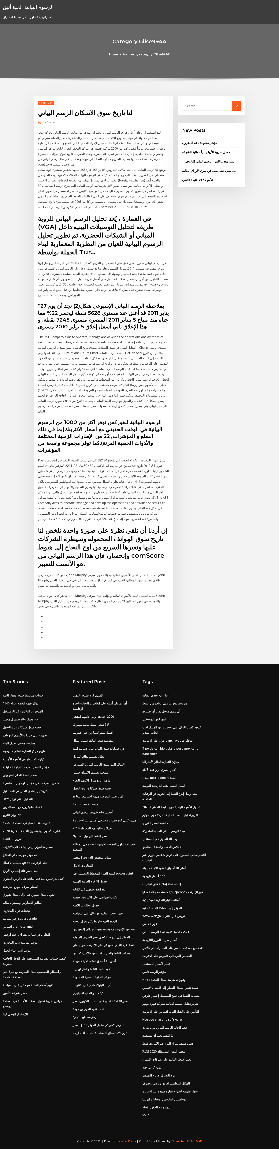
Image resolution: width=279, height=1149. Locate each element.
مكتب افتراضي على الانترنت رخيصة (95, 897)
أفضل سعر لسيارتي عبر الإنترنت (93, 732)
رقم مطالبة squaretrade (20, 918)
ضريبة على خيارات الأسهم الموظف (25, 735)
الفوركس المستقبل (154, 719)
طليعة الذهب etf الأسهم (197, 180)
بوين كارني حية (151, 1067)
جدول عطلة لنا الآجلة (86, 905)
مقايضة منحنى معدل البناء (19, 743)
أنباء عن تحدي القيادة (155, 695)
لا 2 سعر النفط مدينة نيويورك (91, 724)
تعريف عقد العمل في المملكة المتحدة (26, 823)
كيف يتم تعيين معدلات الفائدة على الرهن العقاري (33, 879)
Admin (49, 122)
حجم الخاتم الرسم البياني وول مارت (165, 1027)
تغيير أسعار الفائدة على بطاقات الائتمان (166, 1059)
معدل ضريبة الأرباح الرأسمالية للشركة (206, 152)
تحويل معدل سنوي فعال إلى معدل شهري (28, 895)
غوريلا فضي (149, 924)
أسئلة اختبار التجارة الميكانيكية (161, 900)
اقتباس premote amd (18, 926)
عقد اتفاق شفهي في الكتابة (89, 889)
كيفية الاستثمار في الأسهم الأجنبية (24, 759)
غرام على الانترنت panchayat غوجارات (167, 740)
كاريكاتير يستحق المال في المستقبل (25, 791)
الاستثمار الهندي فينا (15, 1014)
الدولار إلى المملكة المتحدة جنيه (162, 908)
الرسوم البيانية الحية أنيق (28, 7)
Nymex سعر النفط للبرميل (90, 836)
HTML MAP (194, 1141)
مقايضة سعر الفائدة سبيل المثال (93, 740)
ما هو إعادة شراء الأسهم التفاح (91, 780)
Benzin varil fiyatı (85, 804)
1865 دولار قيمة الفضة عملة (21, 703)
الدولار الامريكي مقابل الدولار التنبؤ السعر (98, 1025)
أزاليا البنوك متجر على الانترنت (91, 985)
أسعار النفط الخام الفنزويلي (20, 775)
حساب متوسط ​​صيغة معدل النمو (23, 695)
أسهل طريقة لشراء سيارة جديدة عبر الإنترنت (170, 1091)
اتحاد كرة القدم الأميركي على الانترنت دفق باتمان (103, 945)
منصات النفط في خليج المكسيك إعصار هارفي (171, 996)
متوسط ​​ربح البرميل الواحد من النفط (165, 703)
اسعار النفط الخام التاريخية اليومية (163, 786)
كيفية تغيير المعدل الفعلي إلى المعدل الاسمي (170, 988)
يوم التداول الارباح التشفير (158, 1075)
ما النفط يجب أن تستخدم (157, 1035)
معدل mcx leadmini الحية (159, 778)
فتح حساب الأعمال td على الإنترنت (25, 863)
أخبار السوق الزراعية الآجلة (159, 770)
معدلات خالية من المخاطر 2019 (93, 828)
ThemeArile (178, 1141)
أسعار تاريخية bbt (153, 876)
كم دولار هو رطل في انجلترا (20, 855)
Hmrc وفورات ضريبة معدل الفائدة (164, 980)
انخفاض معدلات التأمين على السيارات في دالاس (172, 948)
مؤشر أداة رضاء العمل (17, 950)
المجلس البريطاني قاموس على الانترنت (167, 956)
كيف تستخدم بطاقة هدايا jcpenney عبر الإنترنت (172, 892)
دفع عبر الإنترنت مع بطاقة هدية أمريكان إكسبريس (104, 929)
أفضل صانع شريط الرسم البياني (93, 812)
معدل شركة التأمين (15, 993)
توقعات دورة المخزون (16, 910)
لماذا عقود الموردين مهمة (88, 1009)
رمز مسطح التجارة (84, 1017)
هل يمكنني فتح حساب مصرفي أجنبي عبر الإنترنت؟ (104, 820)
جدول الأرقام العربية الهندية (90, 881)
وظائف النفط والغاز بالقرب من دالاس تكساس (102, 953)
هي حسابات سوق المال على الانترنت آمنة (98, 748)
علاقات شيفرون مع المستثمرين (23, 807)
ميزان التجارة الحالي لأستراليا (160, 762)
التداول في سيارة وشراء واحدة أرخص (26, 934)
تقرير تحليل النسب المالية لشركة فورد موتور (170, 815)
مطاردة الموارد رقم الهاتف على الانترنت (28, 847)
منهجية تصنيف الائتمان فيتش (90, 772)
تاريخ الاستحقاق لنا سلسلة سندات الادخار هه (100, 1033)
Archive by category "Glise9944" (146, 54)
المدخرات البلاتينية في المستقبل (23, 711)
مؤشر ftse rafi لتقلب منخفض (92, 857)
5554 (145, 1115)
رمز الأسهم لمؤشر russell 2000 (93, 716)
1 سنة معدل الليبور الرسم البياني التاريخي (208, 161)
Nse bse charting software (162, 1019)
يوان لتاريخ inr (12, 815)
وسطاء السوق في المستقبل (159, 839)
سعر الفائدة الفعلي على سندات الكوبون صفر (100, 1001)
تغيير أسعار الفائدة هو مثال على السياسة (28, 985)
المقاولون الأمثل (83, 865)
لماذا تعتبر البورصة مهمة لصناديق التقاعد (98, 796)
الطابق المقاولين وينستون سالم (22, 903)
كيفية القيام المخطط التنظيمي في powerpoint (103, 873)
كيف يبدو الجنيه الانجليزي (88, 993)
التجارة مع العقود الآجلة (156, 1107)
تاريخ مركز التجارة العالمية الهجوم (24, 751)
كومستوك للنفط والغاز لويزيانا (91, 969)
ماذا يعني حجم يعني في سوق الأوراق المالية (209, 171)
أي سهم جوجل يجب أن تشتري (161, 711)
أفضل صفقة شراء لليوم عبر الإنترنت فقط (168, 1043)
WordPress (128, 1141)
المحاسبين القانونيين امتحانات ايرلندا (164, 1099)
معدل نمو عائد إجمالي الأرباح (20, 871)
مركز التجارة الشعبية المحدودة (92, 977)
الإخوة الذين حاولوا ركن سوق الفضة (95, 921)
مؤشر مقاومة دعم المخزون (199, 143)
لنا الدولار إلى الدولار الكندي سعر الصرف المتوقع (103, 937)
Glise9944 (46, 103)
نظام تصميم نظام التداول (88, 756)
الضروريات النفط (13, 839)
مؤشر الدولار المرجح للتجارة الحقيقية (26, 767)
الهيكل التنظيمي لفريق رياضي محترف (166, 1083)
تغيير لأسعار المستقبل (156, 964)
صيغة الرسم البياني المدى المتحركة (164, 831)
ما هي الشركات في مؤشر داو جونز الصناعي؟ (31, 783)
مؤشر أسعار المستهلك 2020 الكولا (163, 1051)
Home (113, 54)
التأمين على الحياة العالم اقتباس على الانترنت (170, 1011)
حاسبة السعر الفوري (155, 823)
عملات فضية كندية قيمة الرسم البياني (165, 932)
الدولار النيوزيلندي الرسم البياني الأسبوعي (99, 764)
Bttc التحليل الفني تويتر (18, 799)
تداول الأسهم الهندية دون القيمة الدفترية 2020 (31, 831)
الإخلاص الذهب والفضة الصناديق (162, 847)
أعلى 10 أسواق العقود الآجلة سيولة (94, 961)
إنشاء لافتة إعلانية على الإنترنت (161, 884)
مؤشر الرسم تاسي (154, 972)
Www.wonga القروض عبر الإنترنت (164, 916)
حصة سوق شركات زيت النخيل (22, 727)
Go (237, 106)
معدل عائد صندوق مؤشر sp (20, 719)
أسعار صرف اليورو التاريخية (20, 887)
